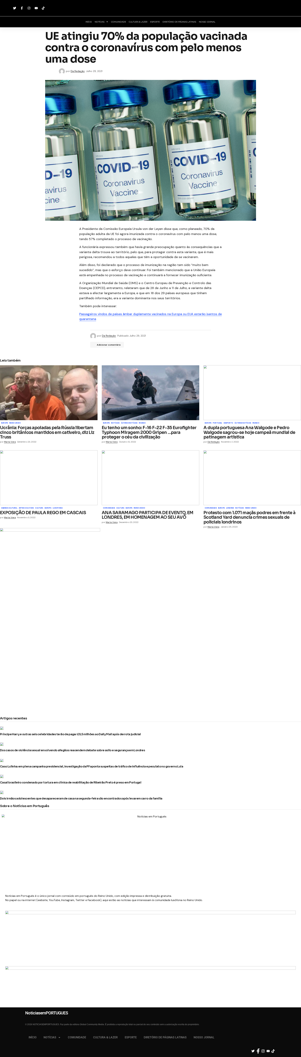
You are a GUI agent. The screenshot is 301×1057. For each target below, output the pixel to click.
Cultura (39, 508)
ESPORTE (155, 22)
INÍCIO (89, 22)
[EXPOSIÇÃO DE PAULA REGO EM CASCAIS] (49, 477)
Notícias (115, 423)
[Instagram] (29, 8)
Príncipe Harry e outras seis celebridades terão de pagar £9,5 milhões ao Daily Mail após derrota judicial (70, 734)
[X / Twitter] (15, 8)
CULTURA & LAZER (138, 22)
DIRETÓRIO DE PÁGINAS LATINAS (179, 22)
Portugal (217, 423)
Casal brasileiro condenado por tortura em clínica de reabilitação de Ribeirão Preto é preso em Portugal (70, 782)
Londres (230, 508)
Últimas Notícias (129, 423)
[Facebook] (22, 8)
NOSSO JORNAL (207, 22)
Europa (4, 423)
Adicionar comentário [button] (109, 344)
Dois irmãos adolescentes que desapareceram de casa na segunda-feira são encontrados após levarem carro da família (81, 798)
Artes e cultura (26, 508)
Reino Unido (15, 423)
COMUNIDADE (118, 22)
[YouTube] (36, 8)
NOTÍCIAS (99, 22)
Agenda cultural (9, 508)
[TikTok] (43, 8)
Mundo (142, 423)
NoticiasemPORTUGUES (150, 8)
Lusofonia (58, 508)
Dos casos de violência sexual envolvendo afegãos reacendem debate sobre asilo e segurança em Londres (72, 750)
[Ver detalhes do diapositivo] (150, 930)
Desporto (228, 423)
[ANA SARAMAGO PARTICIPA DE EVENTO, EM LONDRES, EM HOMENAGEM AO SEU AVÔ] (150, 477)
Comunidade (109, 508)
